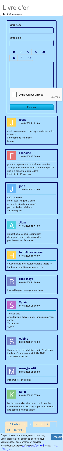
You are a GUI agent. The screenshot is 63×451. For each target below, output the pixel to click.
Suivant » (19, 429)
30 (8, 429)
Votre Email (16, 37)
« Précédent (14, 424)
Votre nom (15, 24)
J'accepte (57, 437)
